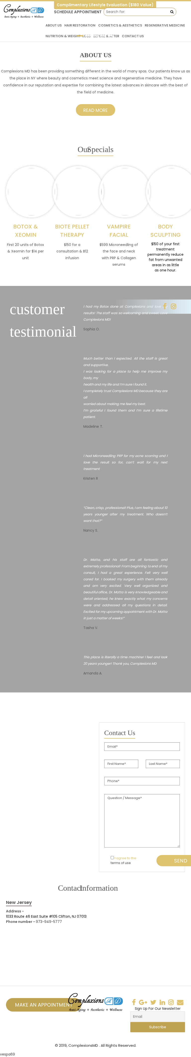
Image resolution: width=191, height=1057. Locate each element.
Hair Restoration (80, 25)
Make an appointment (43, 1004)
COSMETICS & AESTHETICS (120, 25)
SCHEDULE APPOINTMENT (78, 11)
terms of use (121, 862)
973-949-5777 (49, 921)
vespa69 (7, 1054)
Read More (95, 110)
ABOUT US (54, 25)
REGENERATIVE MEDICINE (165, 25)
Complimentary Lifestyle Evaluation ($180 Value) (105, 4)
